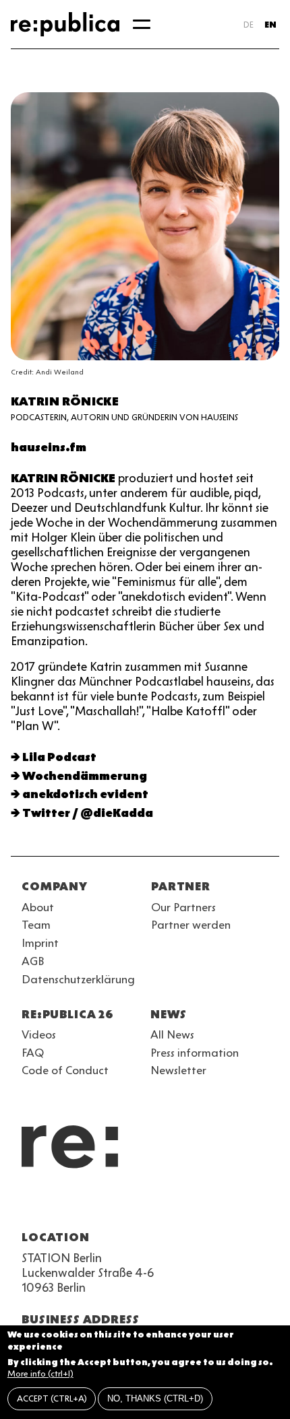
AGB (33, 961)
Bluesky (78, 1205)
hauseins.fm (48, 447)
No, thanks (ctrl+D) (155, 1398)
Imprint (40, 943)
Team (36, 924)
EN (270, 25)
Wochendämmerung (84, 775)
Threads (175, 1205)
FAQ (33, 1052)
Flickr (151, 1205)
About (38, 907)
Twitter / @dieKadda (87, 812)
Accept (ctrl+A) (52, 1398)
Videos (39, 1034)
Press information (194, 1052)
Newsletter (178, 1070)
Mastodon (102, 1205)
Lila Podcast (59, 757)
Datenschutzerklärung (78, 979)
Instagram (54, 1205)
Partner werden (191, 924)
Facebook (200, 1205)
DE (248, 25)
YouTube (30, 1205)
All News (172, 1034)
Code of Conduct (65, 1070)
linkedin (127, 1205)
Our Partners (183, 907)
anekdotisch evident (85, 794)
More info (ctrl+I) (40, 1373)
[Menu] (141, 24)
